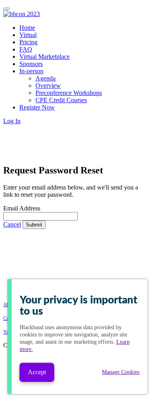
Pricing (28, 42)
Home (27, 27)
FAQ (25, 49)
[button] (12, 121)
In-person (31, 71)
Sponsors (31, 63)
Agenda (45, 78)
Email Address (21, 208)
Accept (37, 372)
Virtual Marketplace (44, 56)
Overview (48, 85)
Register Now (37, 107)
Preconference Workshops (68, 92)
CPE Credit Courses (61, 100)
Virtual (28, 34)
